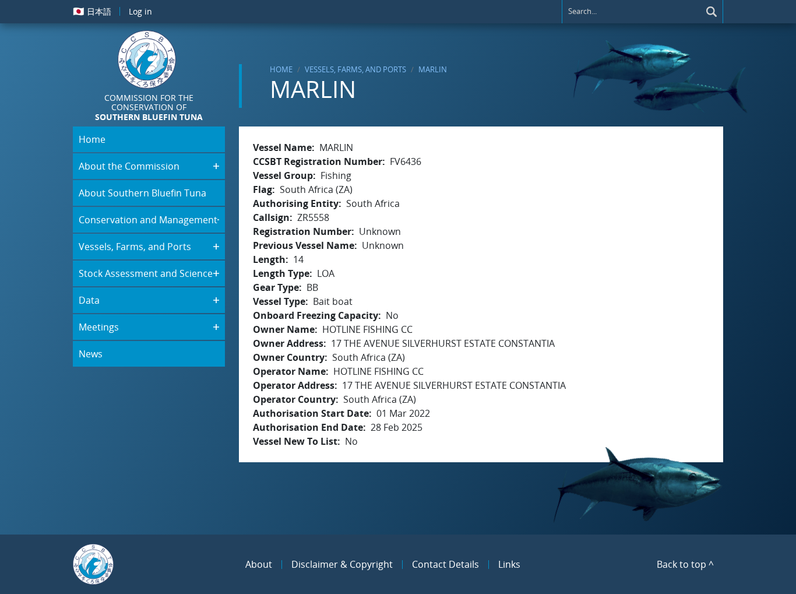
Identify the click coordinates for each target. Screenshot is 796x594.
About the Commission (129, 166)
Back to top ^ (685, 564)
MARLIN (432, 69)
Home (281, 69)
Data (89, 300)
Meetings (99, 327)
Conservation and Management (148, 219)
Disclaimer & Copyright (342, 564)
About (258, 564)
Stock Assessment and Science (146, 273)
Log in (140, 11)
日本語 (92, 11)
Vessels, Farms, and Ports (355, 69)
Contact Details (445, 564)
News (91, 353)
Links (509, 564)
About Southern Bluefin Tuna (142, 193)
